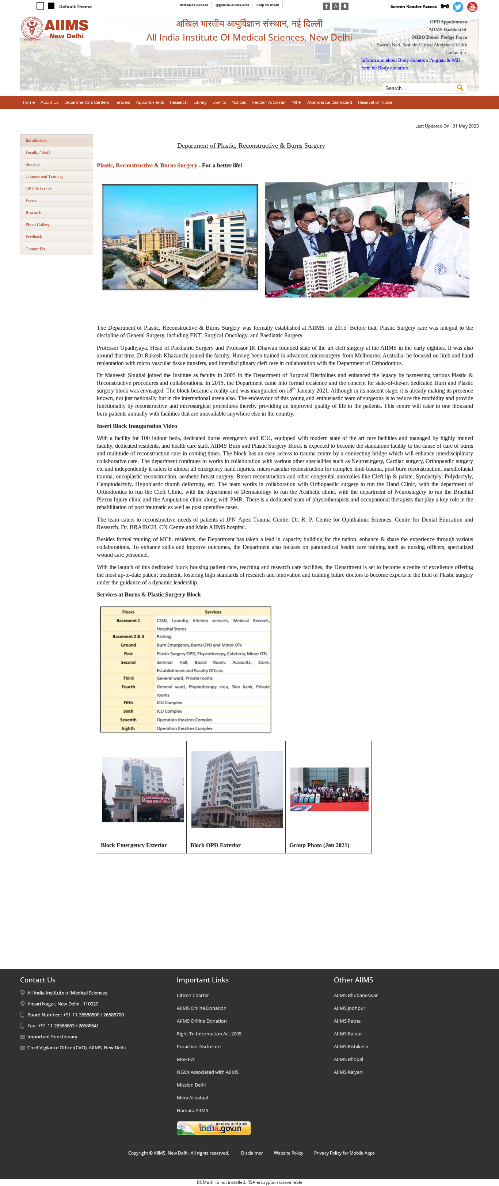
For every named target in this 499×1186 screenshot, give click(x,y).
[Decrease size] (344, 5)
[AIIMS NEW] (54, 28)
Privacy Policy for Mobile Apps (344, 1153)
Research (33, 212)
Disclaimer (252, 1153)
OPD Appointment (448, 21)
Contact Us (35, 248)
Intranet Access (194, 4)
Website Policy (288, 1153)
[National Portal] (214, 1127)
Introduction (36, 140)
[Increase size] (326, 5)
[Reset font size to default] (335, 5)
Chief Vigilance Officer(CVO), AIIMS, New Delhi (76, 1047)
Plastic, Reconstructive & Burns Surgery (147, 165)
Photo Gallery (38, 224)
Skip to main (267, 4)
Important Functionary (52, 1036)
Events (31, 200)
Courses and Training (44, 176)
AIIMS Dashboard (447, 29)
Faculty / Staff (38, 152)
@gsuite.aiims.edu (232, 4)
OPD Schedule (39, 188)
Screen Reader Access (414, 6)
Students (33, 164)
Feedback (34, 236)
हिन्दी (445, 6)
